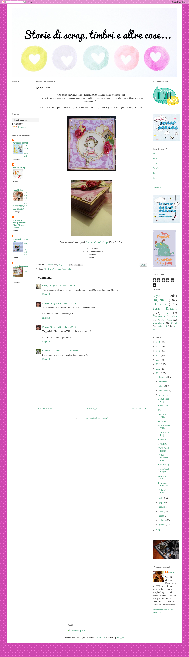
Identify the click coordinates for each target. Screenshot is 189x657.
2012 (158, 368)
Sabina (156, 172)
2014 (158, 359)
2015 (158, 355)
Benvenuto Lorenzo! (163, 484)
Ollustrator (100, 637)
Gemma (46, 350)
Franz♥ (45, 303)
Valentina (157, 187)
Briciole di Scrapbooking (19, 221)
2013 (158, 364)
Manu (171, 572)
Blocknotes (159, 316)
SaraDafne (18, 189)
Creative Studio (165, 319)
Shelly (45, 285)
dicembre (163, 376)
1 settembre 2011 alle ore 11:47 (64, 350)
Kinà (155, 158)
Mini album (158, 322)
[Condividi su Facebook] (78, 265)
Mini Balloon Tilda (164, 426)
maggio (162, 506)
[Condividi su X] (76, 265)
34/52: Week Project (163, 400)
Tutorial (173, 322)
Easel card (162, 439)
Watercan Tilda (162, 415)
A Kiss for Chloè (162, 477)
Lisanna (156, 163)
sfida (174, 316)
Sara (154, 177)
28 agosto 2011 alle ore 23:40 (62, 285)
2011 (158, 373)
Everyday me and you (26, 249)
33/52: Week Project (163, 434)
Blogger (120, 637)
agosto (162, 394)
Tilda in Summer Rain (163, 458)
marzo (162, 515)
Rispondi (46, 293)
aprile (161, 511)
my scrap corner (20, 142)
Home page (91, 408)
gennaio (162, 524)
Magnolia (66, 269)
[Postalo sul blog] (73, 265)
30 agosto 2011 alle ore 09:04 (63, 303)
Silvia (155, 182)
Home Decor (163, 421)
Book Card (163, 405)
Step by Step (163, 464)
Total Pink (162, 443)
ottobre (162, 385)
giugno (162, 502)
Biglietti (47, 269)
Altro (166, 313)
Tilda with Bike (162, 491)
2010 (158, 530)
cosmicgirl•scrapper (20, 240)
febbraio (162, 520)
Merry (161, 409)
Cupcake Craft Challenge (96, 242)
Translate (22, 126)
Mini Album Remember (18, 226)
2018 (158, 341)
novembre (163, 381)
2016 (158, 350)
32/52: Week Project (163, 449)
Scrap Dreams (165, 308)
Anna (155, 153)
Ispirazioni (162, 325)
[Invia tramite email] (70, 265)
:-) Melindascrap (20, 265)
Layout (157, 295)
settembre (163, 390)
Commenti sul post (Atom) (96, 417)
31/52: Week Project (163, 470)
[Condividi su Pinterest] (81, 265)
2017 (158, 346)
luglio (161, 497)
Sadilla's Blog (19, 167)
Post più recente (45, 408)
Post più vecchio (138, 408)
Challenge (56, 269)
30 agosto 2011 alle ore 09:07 (63, 326)
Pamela (156, 168)
